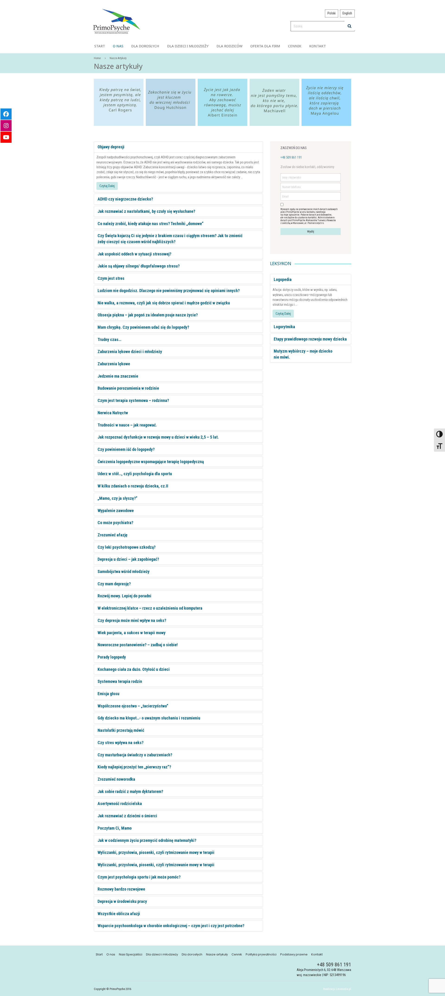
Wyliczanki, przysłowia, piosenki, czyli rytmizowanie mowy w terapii (156, 852)
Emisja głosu (108, 693)
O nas (118, 46)
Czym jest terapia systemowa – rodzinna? (133, 400)
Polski (331, 13)
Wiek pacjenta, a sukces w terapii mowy (131, 632)
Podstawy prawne (294, 954)
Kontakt (317, 46)
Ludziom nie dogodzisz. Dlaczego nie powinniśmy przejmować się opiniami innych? (169, 290)
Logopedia (283, 279)
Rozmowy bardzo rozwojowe (121, 889)
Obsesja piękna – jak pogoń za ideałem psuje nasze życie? (148, 314)
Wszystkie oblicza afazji (119, 913)
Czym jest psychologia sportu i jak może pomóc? (139, 877)
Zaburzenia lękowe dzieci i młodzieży (130, 351)
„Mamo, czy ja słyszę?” (117, 498)
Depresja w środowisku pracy (122, 901)
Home (97, 58)
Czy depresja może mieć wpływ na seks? (132, 620)
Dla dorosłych (145, 46)
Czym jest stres (111, 278)
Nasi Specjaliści (130, 954)
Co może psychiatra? (115, 522)
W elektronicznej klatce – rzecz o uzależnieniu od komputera (150, 608)
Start (99, 46)
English (347, 13)
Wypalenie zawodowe (116, 510)
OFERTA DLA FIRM (265, 46)
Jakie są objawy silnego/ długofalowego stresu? (139, 266)
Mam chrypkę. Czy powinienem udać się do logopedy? (143, 327)
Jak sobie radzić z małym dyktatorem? (130, 791)
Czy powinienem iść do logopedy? (126, 449)
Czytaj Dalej (107, 186)
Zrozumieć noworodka (116, 779)
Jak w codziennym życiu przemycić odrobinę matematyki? (147, 840)
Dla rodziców (229, 46)
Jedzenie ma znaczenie (118, 376)
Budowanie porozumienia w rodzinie (128, 388)
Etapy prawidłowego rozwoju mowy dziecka (310, 339)
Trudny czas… (109, 339)
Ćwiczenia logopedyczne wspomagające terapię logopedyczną (151, 461)
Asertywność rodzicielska (120, 803)
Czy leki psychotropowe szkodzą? (127, 547)
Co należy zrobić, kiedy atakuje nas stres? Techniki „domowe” (150, 223)
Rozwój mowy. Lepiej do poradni (124, 595)
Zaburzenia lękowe (114, 363)
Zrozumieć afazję (112, 534)
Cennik (294, 46)
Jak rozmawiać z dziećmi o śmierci (127, 815)
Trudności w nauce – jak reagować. (127, 425)
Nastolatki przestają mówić (121, 730)
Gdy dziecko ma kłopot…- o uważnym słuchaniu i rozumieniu (149, 718)
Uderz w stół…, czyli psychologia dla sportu (135, 473)
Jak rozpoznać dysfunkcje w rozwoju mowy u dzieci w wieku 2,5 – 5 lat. (158, 437)
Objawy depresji (111, 146)
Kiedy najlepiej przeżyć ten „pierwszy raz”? (134, 766)
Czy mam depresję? (114, 583)
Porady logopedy (112, 657)
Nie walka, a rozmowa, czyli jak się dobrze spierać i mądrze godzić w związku (164, 302)
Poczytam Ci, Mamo (115, 828)
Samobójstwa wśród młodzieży (123, 571)
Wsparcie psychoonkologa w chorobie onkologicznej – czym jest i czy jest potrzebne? (171, 925)
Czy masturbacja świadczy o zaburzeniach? (135, 754)
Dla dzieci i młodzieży (188, 46)
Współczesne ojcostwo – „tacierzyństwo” (133, 705)
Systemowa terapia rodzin (120, 681)
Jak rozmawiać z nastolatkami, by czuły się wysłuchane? (146, 211)
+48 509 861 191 (291, 157)
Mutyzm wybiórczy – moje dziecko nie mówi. (303, 354)
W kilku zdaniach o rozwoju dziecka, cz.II (133, 486)
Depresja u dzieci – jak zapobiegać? (128, 559)
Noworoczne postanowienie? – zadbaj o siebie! (138, 644)
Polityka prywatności (261, 954)
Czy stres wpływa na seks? (120, 742)
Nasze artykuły (217, 954)
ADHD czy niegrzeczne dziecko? (125, 199)
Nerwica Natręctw (113, 412)
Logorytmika (284, 326)
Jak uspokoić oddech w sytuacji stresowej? (134, 253)
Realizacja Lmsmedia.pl (337, 989)
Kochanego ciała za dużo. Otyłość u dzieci (134, 669)
